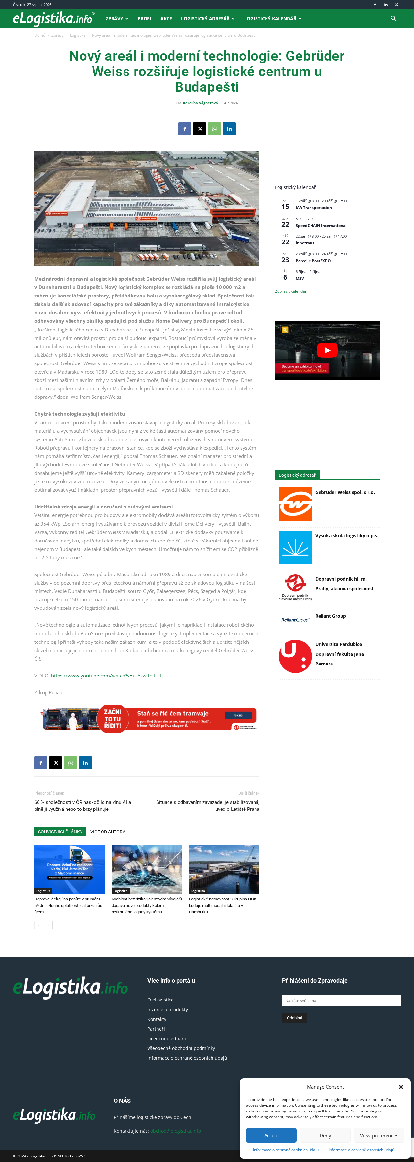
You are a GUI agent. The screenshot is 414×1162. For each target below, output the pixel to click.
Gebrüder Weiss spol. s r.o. (345, 492)
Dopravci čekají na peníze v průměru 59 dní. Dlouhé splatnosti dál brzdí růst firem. (69, 905)
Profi (144, 19)
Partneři (156, 1029)
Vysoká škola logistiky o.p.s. (346, 535)
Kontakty (156, 1019)
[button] (401, 1087)
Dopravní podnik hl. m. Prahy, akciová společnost (344, 584)
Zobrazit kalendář (291, 291)
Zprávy (114, 19)
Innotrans (305, 243)
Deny (325, 1135)
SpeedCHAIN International (321, 225)
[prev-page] (38, 925)
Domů (39, 35)
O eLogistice (160, 1000)
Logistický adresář (205, 19)
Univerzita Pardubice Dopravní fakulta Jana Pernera (339, 654)
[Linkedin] (385, 4)
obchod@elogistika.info (175, 1131)
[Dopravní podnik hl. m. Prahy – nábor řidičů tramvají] (146, 719)
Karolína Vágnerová (200, 102)
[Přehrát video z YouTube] (327, 350)
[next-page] (49, 925)
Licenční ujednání (166, 1038)
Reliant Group (330, 616)
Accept (271, 1135)
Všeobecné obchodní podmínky (181, 1048)
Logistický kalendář (270, 19)
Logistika (78, 35)
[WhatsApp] (214, 128)
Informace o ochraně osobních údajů (286, 1150)
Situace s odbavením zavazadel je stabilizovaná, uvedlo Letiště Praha (207, 805)
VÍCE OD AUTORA (107, 831)
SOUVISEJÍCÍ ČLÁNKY (60, 831)
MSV (300, 278)
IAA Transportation (314, 207)
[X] (396, 4)
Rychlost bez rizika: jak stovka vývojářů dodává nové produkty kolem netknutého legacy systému (147, 905)
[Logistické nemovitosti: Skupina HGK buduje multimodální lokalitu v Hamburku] (224, 869)
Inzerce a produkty (167, 1009)
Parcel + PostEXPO (313, 260)
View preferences (379, 1135)
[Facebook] (375, 4)
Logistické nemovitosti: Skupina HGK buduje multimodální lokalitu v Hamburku (222, 905)
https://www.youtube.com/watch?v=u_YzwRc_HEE (107, 675)
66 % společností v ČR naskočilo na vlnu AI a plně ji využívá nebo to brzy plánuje (82, 805)
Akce (166, 19)
